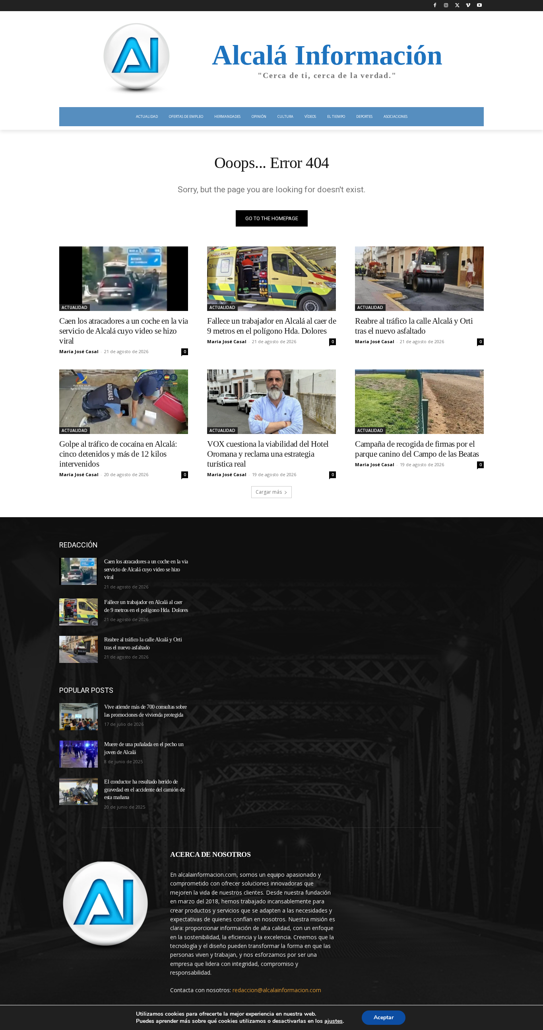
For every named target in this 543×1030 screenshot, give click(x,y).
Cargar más (269, 492)
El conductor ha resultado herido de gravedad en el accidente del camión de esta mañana (144, 789)
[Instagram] (446, 5)
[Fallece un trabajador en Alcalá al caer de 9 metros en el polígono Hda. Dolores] (271, 278)
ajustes (333, 1021)
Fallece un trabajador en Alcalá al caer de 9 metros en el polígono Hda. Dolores (271, 326)
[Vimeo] (468, 5)
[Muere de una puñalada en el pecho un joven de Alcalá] (78, 754)
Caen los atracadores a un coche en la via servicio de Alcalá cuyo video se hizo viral (123, 331)
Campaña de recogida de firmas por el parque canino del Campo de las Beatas (417, 449)
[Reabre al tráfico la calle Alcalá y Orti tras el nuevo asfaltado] (419, 278)
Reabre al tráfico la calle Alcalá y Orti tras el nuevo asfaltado (414, 326)
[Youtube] (479, 5)
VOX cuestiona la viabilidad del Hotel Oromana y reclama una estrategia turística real (268, 454)
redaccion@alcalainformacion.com (277, 990)
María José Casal (79, 351)
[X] (457, 5)
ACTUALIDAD (74, 307)
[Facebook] (435, 5)
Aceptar (384, 1017)
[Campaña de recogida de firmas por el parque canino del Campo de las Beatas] (419, 401)
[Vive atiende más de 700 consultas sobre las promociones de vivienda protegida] (78, 716)
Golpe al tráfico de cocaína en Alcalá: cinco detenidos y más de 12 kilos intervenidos (118, 454)
